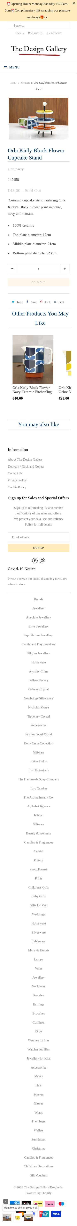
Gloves (38, 1103)
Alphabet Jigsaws (38, 806)
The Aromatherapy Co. (39, 797)
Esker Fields (39, 761)
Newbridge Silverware (38, 698)
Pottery (38, 860)
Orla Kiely (16, 169)
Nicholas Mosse (38, 707)
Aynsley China (38, 671)
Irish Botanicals (39, 770)
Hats (38, 1085)
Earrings (38, 1004)
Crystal (38, 851)
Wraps (38, 1112)
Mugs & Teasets (38, 950)
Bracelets (39, 995)
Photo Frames (38, 869)
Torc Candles (38, 788)
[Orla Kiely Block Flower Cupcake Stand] (38, 119)
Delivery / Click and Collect (26, 466)
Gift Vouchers (39, 1175)
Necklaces (38, 986)
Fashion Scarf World (38, 734)
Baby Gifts (38, 896)
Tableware (38, 941)
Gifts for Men (38, 905)
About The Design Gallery (25, 459)
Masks (38, 1076)
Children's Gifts (38, 887)
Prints (38, 878)
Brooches (38, 1013)
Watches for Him (38, 1049)
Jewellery (38, 608)
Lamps (38, 959)
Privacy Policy (17, 480)
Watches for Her (38, 1040)
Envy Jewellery (39, 626)
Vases (38, 968)
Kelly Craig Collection (38, 743)
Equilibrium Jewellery (38, 635)
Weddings (38, 914)
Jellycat (38, 815)
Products (25, 82)
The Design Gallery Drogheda (43, 1187)
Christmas (38, 1148)
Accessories (38, 725)
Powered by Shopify (38, 1193)
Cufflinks (38, 1022)
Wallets (38, 1130)
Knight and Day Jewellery (39, 644)
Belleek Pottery (38, 680)
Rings (38, 1031)
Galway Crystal (38, 689)
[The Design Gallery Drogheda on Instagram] (42, 560)
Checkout (54, 33)
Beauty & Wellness (38, 833)
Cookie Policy (17, 487)
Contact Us (15, 473)
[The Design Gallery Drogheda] (38, 50)
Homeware (38, 662)
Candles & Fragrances (38, 842)
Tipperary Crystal (38, 716)
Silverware (39, 932)
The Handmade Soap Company (38, 779)
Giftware (38, 752)
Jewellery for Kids (39, 1058)
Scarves (38, 1094)
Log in (20, 33)
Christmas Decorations (38, 1166)
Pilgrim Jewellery (38, 653)
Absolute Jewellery (38, 617)
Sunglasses (38, 1139)
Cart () (37, 33)
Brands (38, 599)
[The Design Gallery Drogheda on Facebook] (35, 560)
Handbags (38, 1121)
